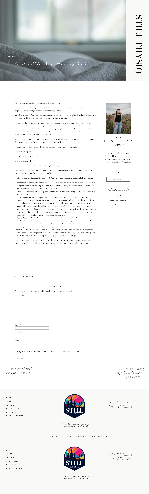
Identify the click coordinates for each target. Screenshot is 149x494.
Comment (19, 295)
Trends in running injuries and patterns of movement (130, 373)
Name (18, 325)
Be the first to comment (25, 277)
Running (11, 57)
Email (18, 333)
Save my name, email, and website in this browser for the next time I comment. (47, 351)
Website (18, 340)
